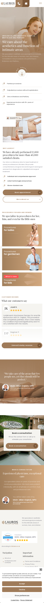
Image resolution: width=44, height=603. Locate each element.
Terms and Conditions (32, 561)
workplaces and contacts (10, 561)
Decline (22, 589)
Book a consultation (17, 446)
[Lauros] (8, 3)
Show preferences (22, 595)
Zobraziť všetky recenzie (22, 345)
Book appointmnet (23, 192)
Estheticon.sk (15, 546)
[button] (41, 569)
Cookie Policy (15, 600)
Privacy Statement (26, 600)
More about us (23, 199)
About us (8, 558)
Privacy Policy (29, 564)
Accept (22, 584)
